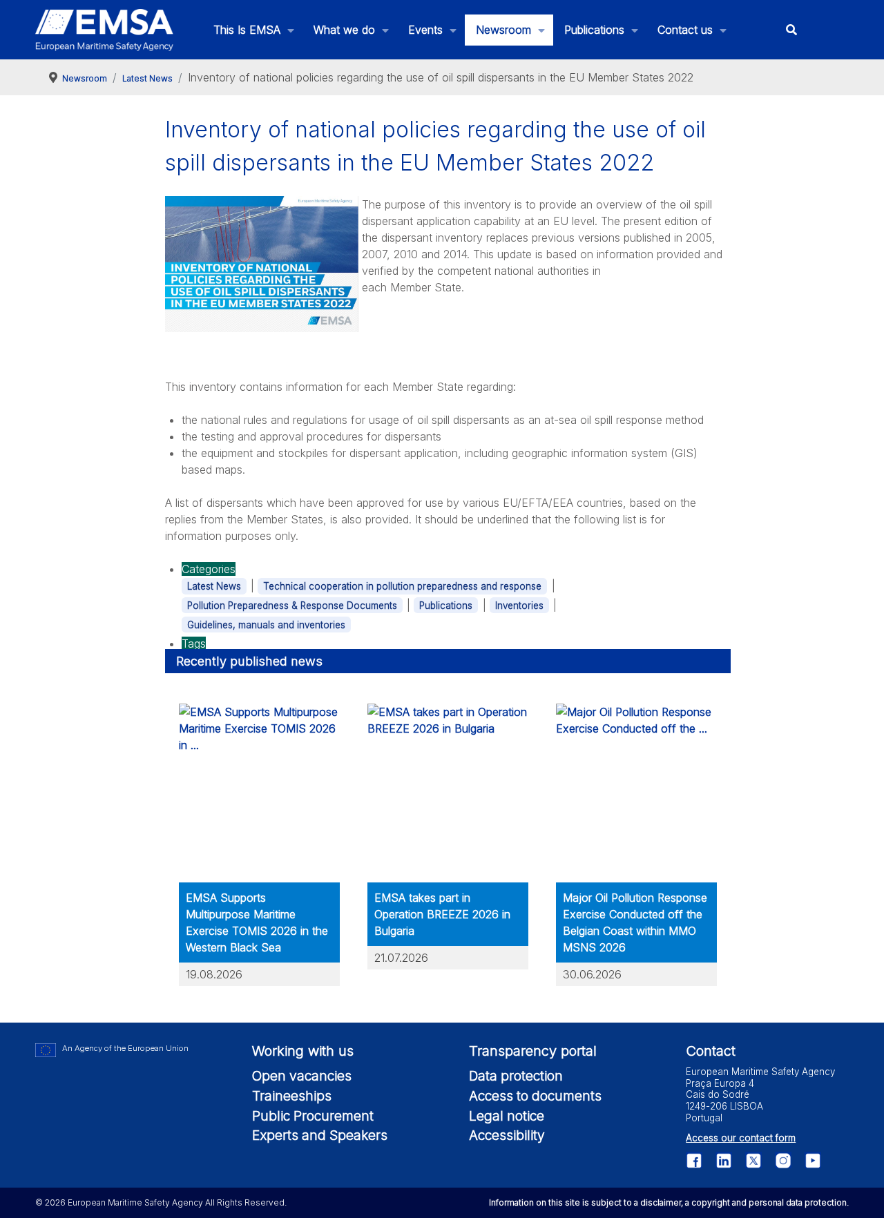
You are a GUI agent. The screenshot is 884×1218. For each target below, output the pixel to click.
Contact (711, 1051)
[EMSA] (104, 30)
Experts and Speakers (319, 1135)
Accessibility (507, 1135)
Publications (445, 605)
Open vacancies (302, 1075)
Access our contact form (741, 1137)
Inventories (519, 605)
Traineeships (292, 1096)
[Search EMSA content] (791, 30)
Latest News (214, 586)
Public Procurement (313, 1116)
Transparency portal (533, 1051)
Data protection (516, 1075)
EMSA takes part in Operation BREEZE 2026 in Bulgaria (442, 914)
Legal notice (506, 1116)
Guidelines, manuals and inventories (266, 624)
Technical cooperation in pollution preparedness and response (402, 586)
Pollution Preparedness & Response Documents (292, 605)
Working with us (303, 1051)
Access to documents (535, 1096)
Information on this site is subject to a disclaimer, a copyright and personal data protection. (669, 1202)
